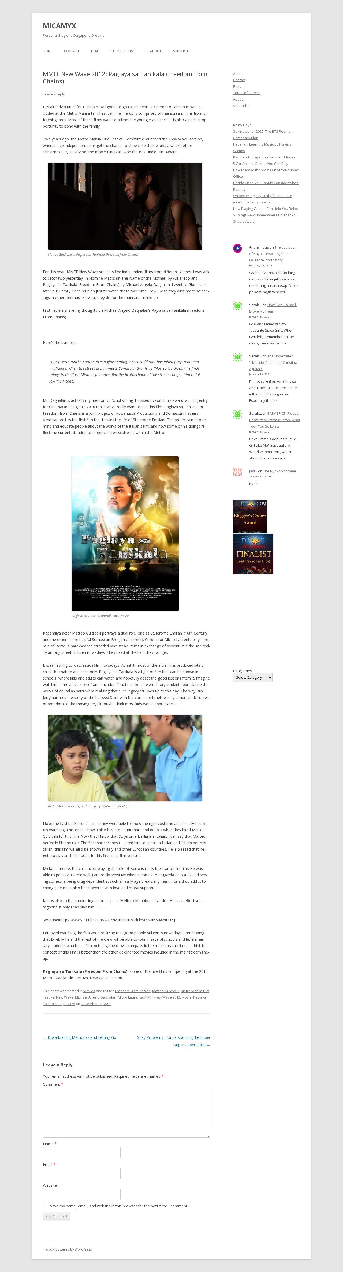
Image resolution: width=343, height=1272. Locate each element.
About (155, 51)
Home (47, 51)
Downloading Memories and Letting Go (79, 1037)
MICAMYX (59, 26)
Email (49, 1164)
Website (50, 1185)
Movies (89, 990)
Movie (187, 997)
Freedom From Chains (133, 990)
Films (95, 51)
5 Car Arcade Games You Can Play (260, 163)
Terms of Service (124, 51)
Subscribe (181, 51)
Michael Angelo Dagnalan (95, 997)
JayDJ (253, 471)
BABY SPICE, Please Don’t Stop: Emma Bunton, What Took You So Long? (274, 420)
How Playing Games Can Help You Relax (265, 208)
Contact (71, 51)
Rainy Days (242, 125)
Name (50, 1143)
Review (69, 1003)
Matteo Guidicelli (165, 990)
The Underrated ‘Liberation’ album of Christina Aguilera (273, 362)
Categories (242, 671)
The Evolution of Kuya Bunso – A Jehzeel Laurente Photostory (273, 253)
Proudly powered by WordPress (67, 1249)
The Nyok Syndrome (279, 471)
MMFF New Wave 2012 (162, 997)
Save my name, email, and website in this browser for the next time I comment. (119, 1205)
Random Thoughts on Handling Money (264, 157)
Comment (53, 1084)
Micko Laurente (130, 997)
